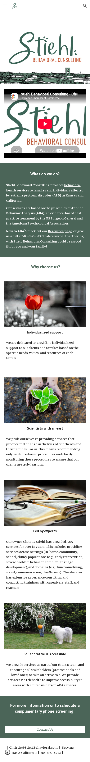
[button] (5, 6)
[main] (45, 174)
